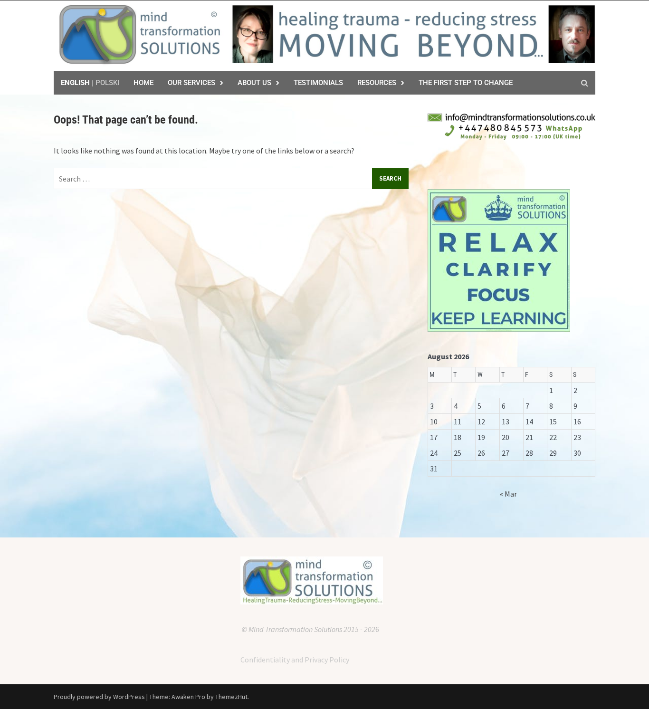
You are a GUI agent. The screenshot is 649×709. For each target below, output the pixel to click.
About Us (254, 82)
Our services (191, 82)
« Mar (508, 493)
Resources (376, 82)
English (75, 82)
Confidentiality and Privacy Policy (294, 659)
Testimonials (318, 82)
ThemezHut (231, 696)
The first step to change (466, 82)
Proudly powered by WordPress (99, 696)
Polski (107, 82)
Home (143, 82)
